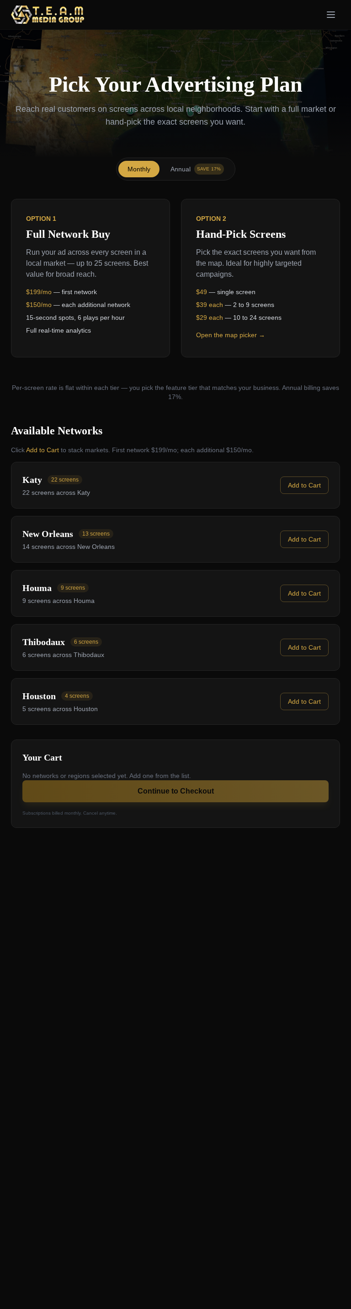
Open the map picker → (230, 335)
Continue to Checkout (176, 791)
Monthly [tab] (139, 169)
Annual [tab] (195, 169)
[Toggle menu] (331, 14)
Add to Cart (304, 485)
